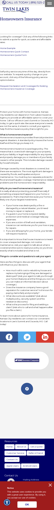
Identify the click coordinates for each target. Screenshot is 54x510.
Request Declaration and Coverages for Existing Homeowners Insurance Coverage (24, 87)
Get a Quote (36, 446)
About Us (21, 446)
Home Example (7, 48)
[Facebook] (9, 337)
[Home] (15, 10)
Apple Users (12, 466)
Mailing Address (31, 479)
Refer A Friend (36, 453)
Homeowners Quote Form (13, 55)
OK (27, 504)
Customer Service (15, 453)
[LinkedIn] (45, 337)
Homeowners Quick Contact (14, 51)
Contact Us (12, 459)
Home (9, 446)
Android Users (30, 466)
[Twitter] (27, 337)
